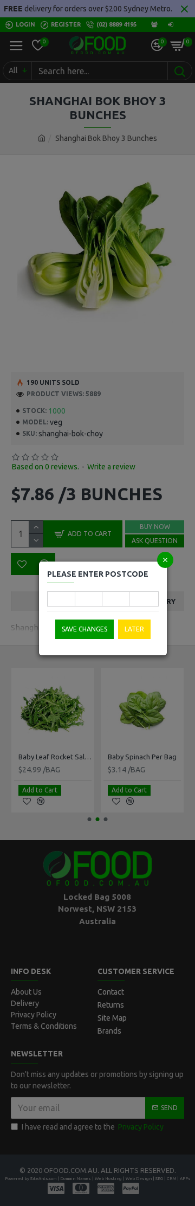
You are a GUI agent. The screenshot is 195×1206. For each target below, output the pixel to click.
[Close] (165, 560)
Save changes (84, 629)
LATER (134, 629)
